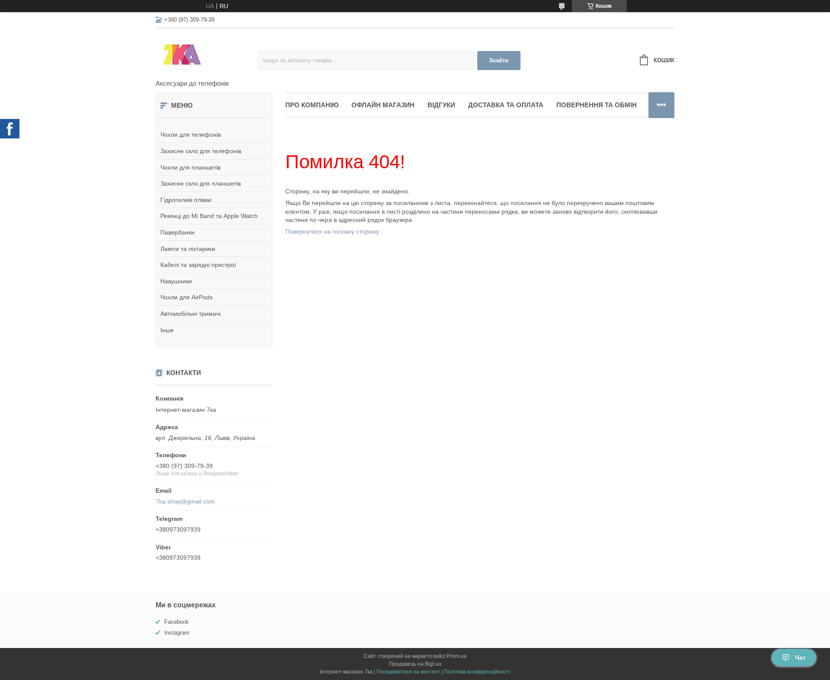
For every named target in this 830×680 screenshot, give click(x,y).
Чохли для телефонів (190, 134)
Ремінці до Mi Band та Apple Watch (209, 215)
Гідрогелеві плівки (185, 199)
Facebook (176, 622)
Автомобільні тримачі (190, 313)
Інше (167, 330)
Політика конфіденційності (477, 672)
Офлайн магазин (383, 105)
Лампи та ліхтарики (187, 248)
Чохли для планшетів (190, 167)
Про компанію (311, 105)
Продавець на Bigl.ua (415, 664)
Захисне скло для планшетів (200, 183)
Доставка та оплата (505, 105)
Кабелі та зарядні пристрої (198, 264)
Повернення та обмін (596, 105)
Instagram (176, 632)
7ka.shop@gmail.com (185, 501)
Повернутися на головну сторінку (332, 231)
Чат (800, 657)
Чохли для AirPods (186, 297)
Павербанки (177, 232)
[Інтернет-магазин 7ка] (207, 54)
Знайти (498, 60)
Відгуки (441, 105)
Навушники (176, 281)
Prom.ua (456, 656)
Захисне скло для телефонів (200, 151)
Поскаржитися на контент (408, 672)
